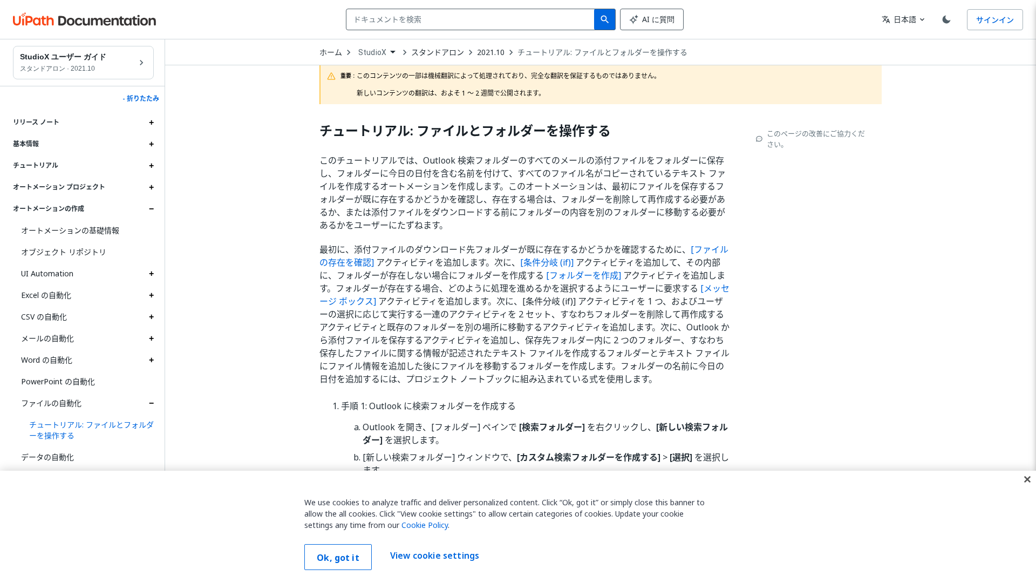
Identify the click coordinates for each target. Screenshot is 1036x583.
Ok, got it (338, 557)
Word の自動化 (46, 359)
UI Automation (47, 273)
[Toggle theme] (946, 19)
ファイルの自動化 (51, 403)
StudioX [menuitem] (372, 52)
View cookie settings (434, 556)
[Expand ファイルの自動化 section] (151, 403)
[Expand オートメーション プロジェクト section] (151, 187)
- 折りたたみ (140, 99)
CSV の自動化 (44, 316)
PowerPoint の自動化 (58, 381)
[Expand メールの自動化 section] (151, 338)
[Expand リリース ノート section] (151, 122)
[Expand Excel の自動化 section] (151, 295)
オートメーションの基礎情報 (70, 230)
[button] (87, 430)
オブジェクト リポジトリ (63, 251)
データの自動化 (47, 457)
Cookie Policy (424, 525)
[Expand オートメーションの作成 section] (151, 209)
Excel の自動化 (46, 295)
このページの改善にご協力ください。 (816, 139)
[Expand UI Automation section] (151, 274)
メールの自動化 (47, 338)
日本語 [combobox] (899, 19)
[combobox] (472, 19)
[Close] (1027, 479)
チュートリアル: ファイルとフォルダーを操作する (602, 52)
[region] (518, 527)
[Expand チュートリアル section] (151, 166)
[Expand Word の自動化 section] (151, 360)
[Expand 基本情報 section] (151, 144)
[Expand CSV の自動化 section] (151, 317)
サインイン (995, 19)
